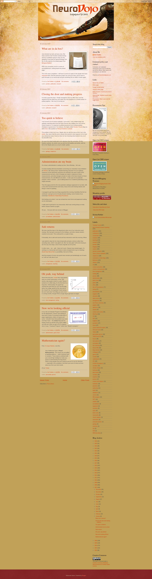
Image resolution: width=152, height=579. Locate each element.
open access (96, 298)
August (98, 499)
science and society (98, 312)
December (98, 489)
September (99, 496)
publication (53, 84)
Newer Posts (44, 380)
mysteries (95, 408)
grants (94, 282)
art (93, 264)
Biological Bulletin (46, 63)
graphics (95, 305)
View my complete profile (99, 57)
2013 (96, 472)
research (59, 84)
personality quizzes (51, 374)
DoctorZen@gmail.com (105, 75)
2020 (96, 455)
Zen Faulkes (97, 54)
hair (94, 428)
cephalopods (96, 359)
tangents (95, 294)
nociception (96, 343)
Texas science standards (99, 253)
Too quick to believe (52, 118)
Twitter (94, 332)
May (97, 506)
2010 (96, 480)
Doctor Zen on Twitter (98, 82)
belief (94, 390)
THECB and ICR (97, 336)
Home (65, 380)
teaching (55, 263)
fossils (94, 338)
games (94, 354)
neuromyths (96, 415)
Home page (96, 85)
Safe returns (48, 226)
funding (94, 273)
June (97, 504)
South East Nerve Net (48, 252)
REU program (96, 397)
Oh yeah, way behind (53, 274)
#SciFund (95, 314)
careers (94, 249)
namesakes (96, 419)
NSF (94, 318)
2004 (96, 545)
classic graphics (97, 417)
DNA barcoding (96, 433)
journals (48, 84)
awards (94, 309)
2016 (96, 465)
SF (93, 316)
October (98, 494)
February (98, 514)
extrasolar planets (97, 421)
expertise (95, 377)
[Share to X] (76, 81)
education (95, 296)
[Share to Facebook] (77, 81)
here (46, 128)
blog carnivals (96, 350)
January (98, 516)
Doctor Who (96, 347)
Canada (95, 356)
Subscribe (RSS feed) (98, 210)
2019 (96, 458)
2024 (96, 446)
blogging (95, 246)
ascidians (95, 365)
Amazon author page (98, 89)
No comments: (65, 81)
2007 (96, 487)
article (43, 134)
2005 (96, 543)
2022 (96, 450)
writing (57, 300)
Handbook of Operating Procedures (58, 195)
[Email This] (72, 81)
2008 (96, 485)
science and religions (98, 381)
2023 (96, 448)
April (97, 509)
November (98, 492)
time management (50, 300)
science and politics (98, 267)
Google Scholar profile (98, 87)
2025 (96, 443)
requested (44, 75)
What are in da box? (52, 48)
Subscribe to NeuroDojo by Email (101, 207)
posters (94, 379)
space (94, 410)
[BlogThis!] (74, 81)
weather (95, 401)
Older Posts (85, 380)
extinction (95, 426)
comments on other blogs (99, 258)
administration (56, 216)
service (94, 395)
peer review (96, 372)
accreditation (49, 216)
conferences (96, 233)
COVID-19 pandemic (98, 363)
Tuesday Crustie (97, 225)
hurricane (95, 370)
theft (94, 430)
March (97, 511)
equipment (95, 406)
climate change (96, 368)
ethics (94, 285)
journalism (95, 323)
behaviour (95, 260)
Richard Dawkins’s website (64, 128)
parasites (95, 386)
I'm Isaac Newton (50, 346)
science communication (99, 269)
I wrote (55, 277)
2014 (96, 470)
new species (96, 341)
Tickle (47, 368)
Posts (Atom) (50, 383)
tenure (94, 325)
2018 (96, 460)
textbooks (95, 383)
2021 (96, 453)
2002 (96, 550)
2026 (96, 441)
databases (95, 392)
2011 (96, 477)
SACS (45, 170)
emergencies (49, 263)
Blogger (84, 575)
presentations (96, 291)
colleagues (95, 352)
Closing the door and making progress (62, 94)
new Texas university (98, 303)
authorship (95, 388)
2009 (96, 482)
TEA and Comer (97, 329)
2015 (96, 468)
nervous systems (97, 251)
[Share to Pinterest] (79, 81)
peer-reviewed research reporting (101, 227)
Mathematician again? (53, 340)
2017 (96, 463)
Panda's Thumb (78, 127)
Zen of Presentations (98, 287)
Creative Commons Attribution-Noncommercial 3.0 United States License (101, 564)
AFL (94, 361)
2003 (96, 548)
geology (48, 151)
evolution (95, 237)
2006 (96, 540)
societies (95, 374)
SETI (94, 399)
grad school (57, 332)
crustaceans (96, 235)
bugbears (95, 320)
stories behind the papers (99, 327)
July (97, 501)
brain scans (96, 412)
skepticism (53, 151)
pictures (95, 276)
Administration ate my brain (56, 161)
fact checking (96, 345)
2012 (96, 475)
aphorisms (95, 307)
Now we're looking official (56, 308)
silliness (95, 262)
